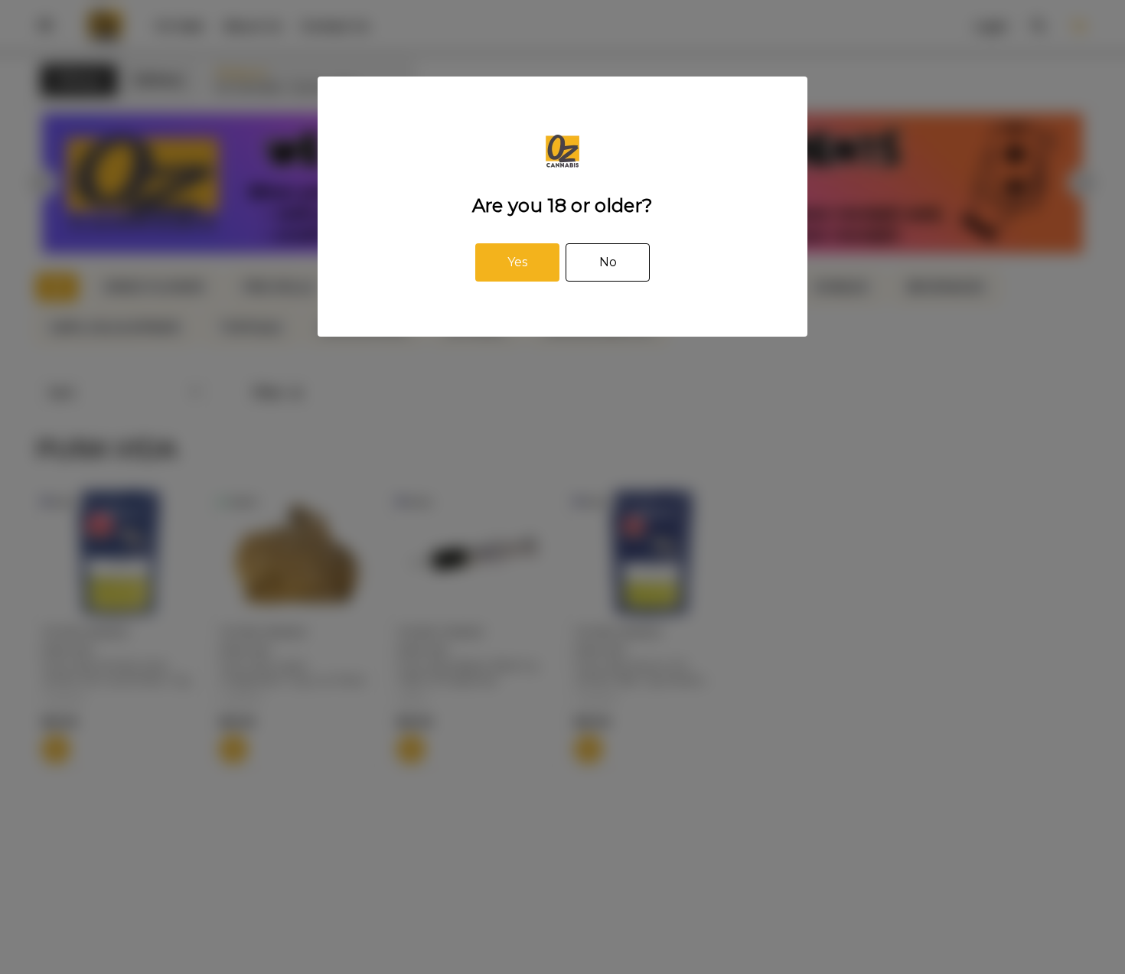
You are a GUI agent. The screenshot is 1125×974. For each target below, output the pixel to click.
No (608, 262)
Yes (517, 262)
